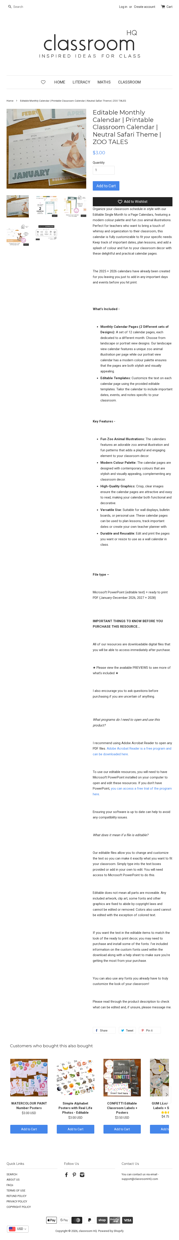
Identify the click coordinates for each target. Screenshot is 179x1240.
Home (10, 100)
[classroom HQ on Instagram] (82, 1175)
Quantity (99, 163)
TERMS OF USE (16, 1190)
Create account (144, 7)
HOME (59, 82)
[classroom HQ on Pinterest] (74, 1175)
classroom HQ (88, 1231)
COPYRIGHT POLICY (19, 1207)
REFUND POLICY (16, 1196)
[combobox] (18, 1229)
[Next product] (166, 1094)
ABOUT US (13, 1179)
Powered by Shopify (111, 1231)
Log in (123, 7)
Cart (169, 7)
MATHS (104, 82)
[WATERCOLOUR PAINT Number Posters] (29, 1077)
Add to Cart (29, 1129)
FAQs (10, 1185)
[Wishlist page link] (43, 82)
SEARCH (12, 1174)
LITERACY (81, 82)
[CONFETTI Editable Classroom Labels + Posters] (122, 1077)
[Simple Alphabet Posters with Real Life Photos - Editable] (75, 1077)
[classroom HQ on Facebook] (66, 1175)
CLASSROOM (129, 82)
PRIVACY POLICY (17, 1201)
